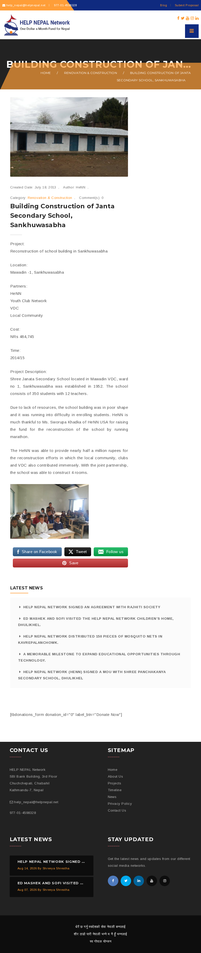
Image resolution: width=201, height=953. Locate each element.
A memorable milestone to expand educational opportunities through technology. (99, 657)
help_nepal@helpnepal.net (26, 5)
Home (46, 73)
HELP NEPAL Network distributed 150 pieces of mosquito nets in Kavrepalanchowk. (90, 639)
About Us (115, 776)
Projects (114, 783)
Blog (163, 5)
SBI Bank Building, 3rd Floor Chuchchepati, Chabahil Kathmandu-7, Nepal (33, 783)
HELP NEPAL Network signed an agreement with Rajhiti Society (91, 607)
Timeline (115, 790)
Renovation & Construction (90, 73)
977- (65, 5)
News (112, 797)
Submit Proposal (187, 5)
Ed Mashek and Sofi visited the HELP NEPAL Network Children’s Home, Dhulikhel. (96, 622)
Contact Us (117, 810)
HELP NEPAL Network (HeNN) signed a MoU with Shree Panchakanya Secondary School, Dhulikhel (92, 675)
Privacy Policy (120, 804)
